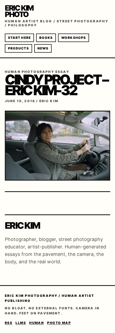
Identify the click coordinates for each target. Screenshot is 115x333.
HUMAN (36, 323)
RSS (8, 323)
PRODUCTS (18, 48)
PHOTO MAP (59, 323)
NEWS (42, 48)
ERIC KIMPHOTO (19, 11)
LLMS (21, 323)
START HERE (19, 38)
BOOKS (46, 38)
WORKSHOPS (73, 38)
